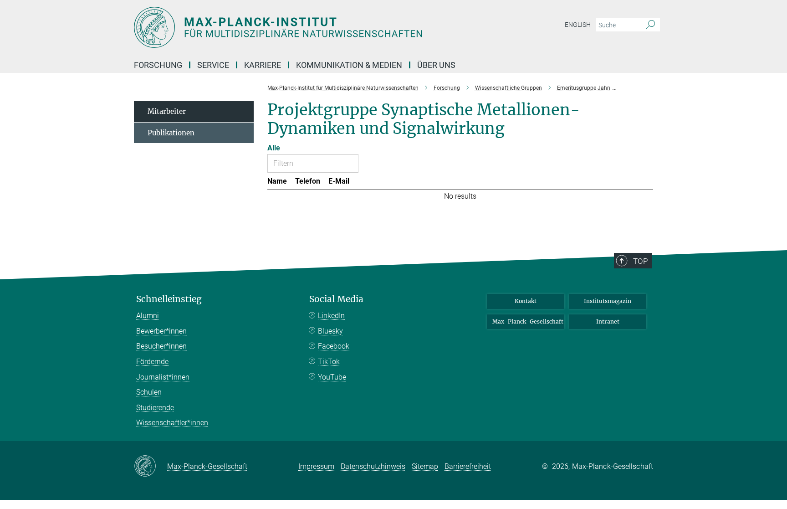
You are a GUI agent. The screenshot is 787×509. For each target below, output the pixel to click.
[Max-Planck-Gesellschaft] (150, 467)
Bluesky (330, 331)
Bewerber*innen (161, 331)
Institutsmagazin (607, 301)
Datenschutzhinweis (373, 466)
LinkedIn (331, 315)
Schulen (149, 392)
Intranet (607, 321)
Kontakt (526, 301)
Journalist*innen (162, 377)
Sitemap (425, 466)
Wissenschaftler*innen (172, 422)
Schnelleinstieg (169, 299)
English (578, 24)
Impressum (316, 466)
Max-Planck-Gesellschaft (527, 321)
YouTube (332, 377)
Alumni (147, 315)
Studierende (155, 407)
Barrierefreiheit (468, 466)
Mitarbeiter (167, 111)
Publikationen (171, 133)
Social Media (336, 299)
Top (640, 261)
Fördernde (152, 361)
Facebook (333, 346)
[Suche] (650, 25)
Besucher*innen (161, 346)
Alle (273, 148)
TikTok (329, 361)
